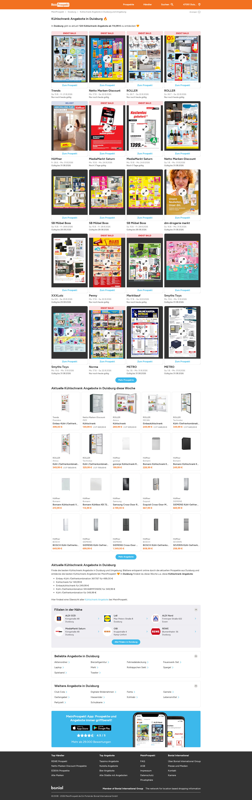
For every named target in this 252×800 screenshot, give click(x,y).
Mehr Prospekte (126, 380)
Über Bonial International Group (184, 761)
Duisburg (72, 12)
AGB (142, 766)
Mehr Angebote (126, 557)
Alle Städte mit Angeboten (113, 775)
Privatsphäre (146, 780)
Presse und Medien (178, 766)
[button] (69, 65)
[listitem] (65, 411)
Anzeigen (193, 12)
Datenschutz (147, 775)
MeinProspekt (57, 12)
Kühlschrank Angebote (96, 599)
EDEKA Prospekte (60, 770)
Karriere (172, 775)
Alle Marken (57, 775)
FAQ (142, 761)
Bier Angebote (106, 770)
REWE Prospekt (59, 761)
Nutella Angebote (108, 766)
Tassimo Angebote (109, 761)
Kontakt (172, 770)
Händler (147, 4)
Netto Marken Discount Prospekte (69, 766)
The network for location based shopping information (173, 788)
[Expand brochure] (70, 58)
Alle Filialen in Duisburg (126, 642)
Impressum (146, 770)
